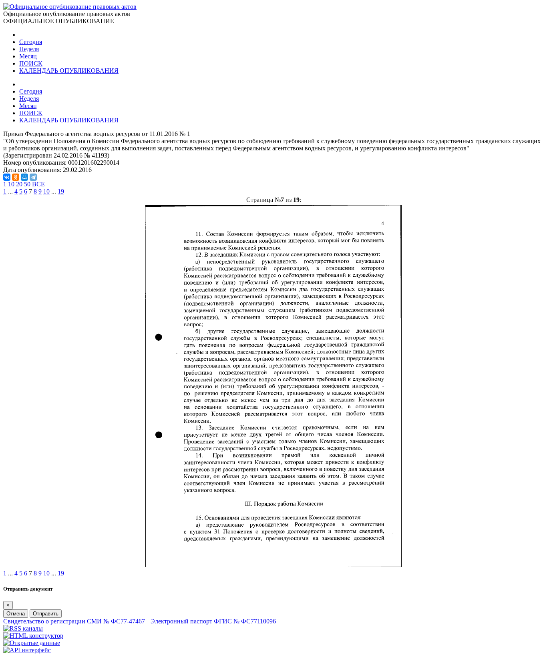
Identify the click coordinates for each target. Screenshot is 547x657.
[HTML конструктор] (33, 635)
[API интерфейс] (27, 650)
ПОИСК (30, 63)
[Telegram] (33, 177)
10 (11, 184)
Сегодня (30, 41)
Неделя (29, 49)
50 (27, 184)
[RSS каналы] (23, 628)
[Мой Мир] (24, 177)
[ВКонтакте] (6, 177)
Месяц (28, 56)
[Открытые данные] (31, 642)
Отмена (15, 614)
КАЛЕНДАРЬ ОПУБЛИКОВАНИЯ (69, 70)
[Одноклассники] (15, 177)
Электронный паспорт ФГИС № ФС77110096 (213, 621)
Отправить (45, 614)
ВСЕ (38, 184)
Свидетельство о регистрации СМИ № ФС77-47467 (74, 621)
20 (19, 184)
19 (61, 191)
